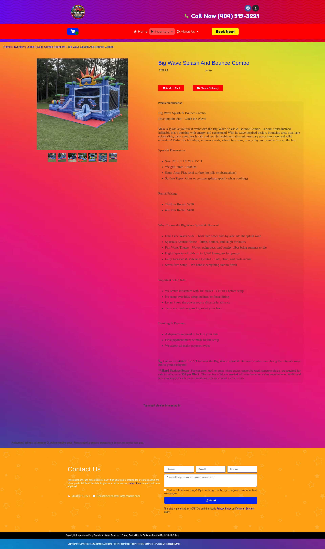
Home (142, 31)
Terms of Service (245, 509)
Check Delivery (209, 88)
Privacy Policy (224, 509)
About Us (188, 31)
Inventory (162, 31)
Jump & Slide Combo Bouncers (46, 46)
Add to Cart (172, 88)
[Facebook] (248, 8)
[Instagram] (255, 8)
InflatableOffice (171, 535)
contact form (134, 483)
